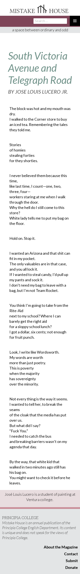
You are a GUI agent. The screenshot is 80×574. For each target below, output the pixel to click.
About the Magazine (61, 547)
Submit (72, 560)
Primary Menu (75, 21)
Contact (71, 553)
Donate (71, 567)
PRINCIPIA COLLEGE (20, 517)
